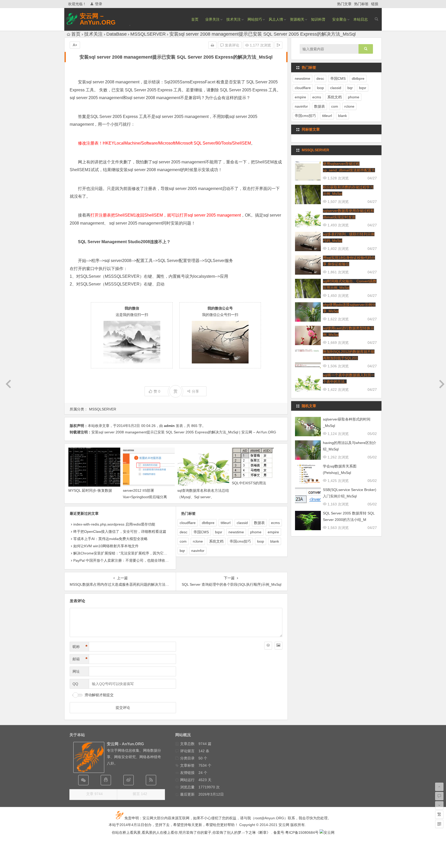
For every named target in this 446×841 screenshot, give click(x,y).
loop (260, 541)
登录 (98, 4)
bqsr (218, 532)
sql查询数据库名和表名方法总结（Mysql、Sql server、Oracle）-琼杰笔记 (203, 496)
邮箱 (80, 659)
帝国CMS (201, 532)
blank (274, 541)
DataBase (116, 34)
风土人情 (276, 19)
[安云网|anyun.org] (327, 832)
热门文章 (344, 4)
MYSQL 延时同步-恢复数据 (90, 490)
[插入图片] (278, 645)
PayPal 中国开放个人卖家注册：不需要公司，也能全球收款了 (122, 560)
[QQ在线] (106, 780)
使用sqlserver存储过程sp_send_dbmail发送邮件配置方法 (349, 170)
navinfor (197, 551)
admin (169, 426)
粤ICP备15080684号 (301, 832)
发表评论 (231, 45)
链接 (374, 4)
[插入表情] (268, 645)
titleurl (225, 523)
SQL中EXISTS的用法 (249, 483)
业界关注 (212, 19)
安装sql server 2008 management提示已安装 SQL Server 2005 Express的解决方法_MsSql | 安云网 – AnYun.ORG (183, 432)
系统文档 (216, 541)
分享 (195, 391)
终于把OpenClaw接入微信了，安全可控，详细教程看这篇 (119, 531)
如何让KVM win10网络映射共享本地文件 (106, 546)
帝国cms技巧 (240, 541)
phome (255, 532)
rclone (198, 541)
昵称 (80, 646)
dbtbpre (208, 523)
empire (273, 532)
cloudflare (188, 523)
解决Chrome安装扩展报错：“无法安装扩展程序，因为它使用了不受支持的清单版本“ (140, 553)
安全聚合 (339, 19)
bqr (182, 551)
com (183, 541)
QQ (75, 684)
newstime (236, 532)
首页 (194, 19)
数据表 (259, 523)
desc (183, 532)
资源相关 (297, 19)
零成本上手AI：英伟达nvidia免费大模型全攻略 (110, 539)
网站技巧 (255, 19)
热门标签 (361, 4)
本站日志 (360, 19)
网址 (76, 671)
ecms (275, 523)
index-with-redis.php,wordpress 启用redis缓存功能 (114, 524)
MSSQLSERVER (148, 34)
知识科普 (318, 19)
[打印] (212, 45)
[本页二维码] (439, 824)
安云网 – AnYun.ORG (98, 19)
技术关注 (233, 19)
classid (242, 523)
